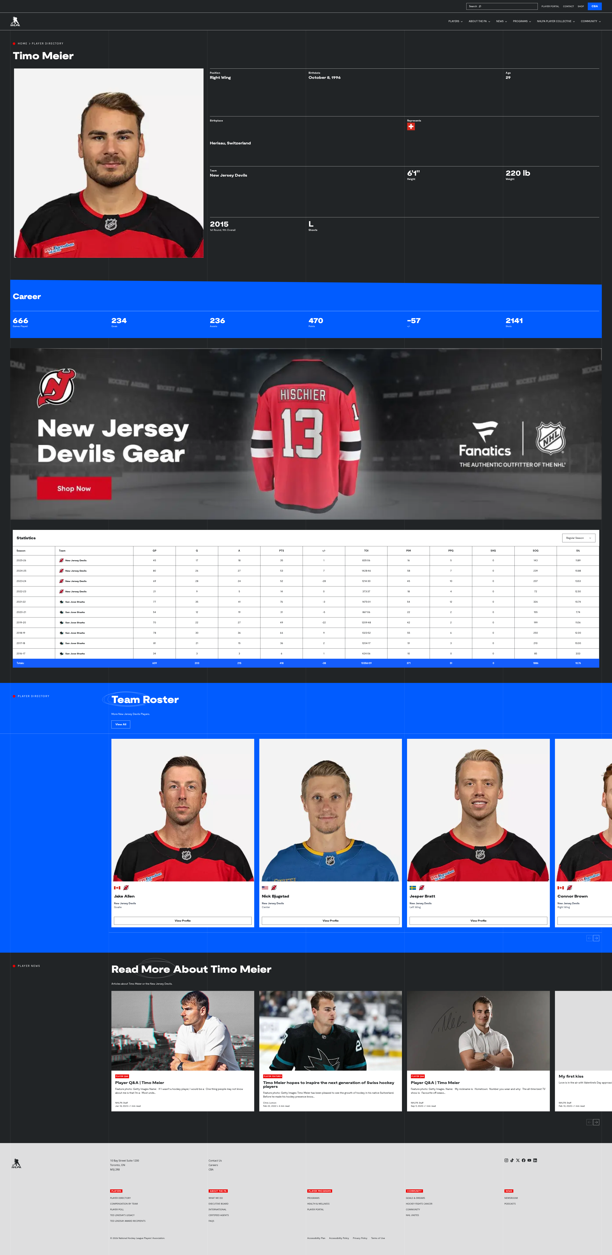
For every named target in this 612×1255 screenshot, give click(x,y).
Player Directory (48, 43)
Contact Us (215, 1160)
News (499, 21)
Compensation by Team (124, 1203)
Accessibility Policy (339, 1238)
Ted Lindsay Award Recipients (128, 1220)
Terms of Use (378, 1238)
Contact (568, 6)
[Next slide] (596, 938)
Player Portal (550, 6)
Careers (213, 1165)
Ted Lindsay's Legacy (122, 1215)
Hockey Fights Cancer (419, 1203)
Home (22, 43)
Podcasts (510, 1203)
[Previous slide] (589, 938)
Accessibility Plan (316, 1238)
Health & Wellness (318, 1203)
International (217, 1209)
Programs (520, 21)
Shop (581, 6)
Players (453, 21)
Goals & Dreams (415, 1197)
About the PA (478, 21)
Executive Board (218, 1203)
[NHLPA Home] (15, 21)
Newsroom (511, 1197)
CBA (595, 6)
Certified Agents (219, 1215)
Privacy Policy (360, 1238)
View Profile (183, 920)
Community (589, 21)
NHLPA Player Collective (554, 21)
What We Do (216, 1197)
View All (120, 724)
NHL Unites (424, 1215)
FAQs (211, 1220)
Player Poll (117, 1209)
